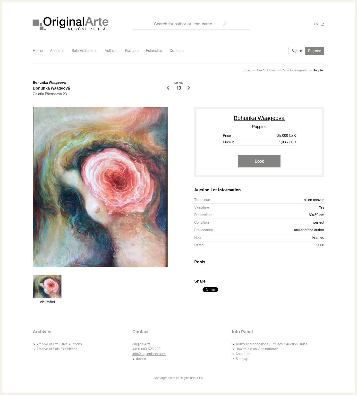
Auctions (57, 50)
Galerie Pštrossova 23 (50, 94)
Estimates (154, 50)
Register (314, 51)
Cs (316, 24)
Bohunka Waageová (294, 70)
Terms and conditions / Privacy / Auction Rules (271, 344)
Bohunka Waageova (259, 118)
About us (242, 354)
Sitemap (242, 359)
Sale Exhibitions (84, 50)
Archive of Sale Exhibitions (56, 349)
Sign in (297, 51)
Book (259, 161)
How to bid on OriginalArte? (257, 349)
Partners (132, 50)
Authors (111, 50)
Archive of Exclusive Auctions (59, 344)
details (141, 359)
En (322, 24)
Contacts (177, 50)
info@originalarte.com (149, 354)
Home (38, 50)
